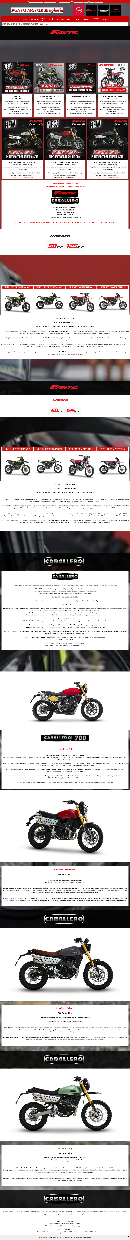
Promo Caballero (52, 19)
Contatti (104, 19)
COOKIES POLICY (43, 1237)
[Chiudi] (129, 1237)
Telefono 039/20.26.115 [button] (64, 2)
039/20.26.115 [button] (99, 2)
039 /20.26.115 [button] (49, 1226)
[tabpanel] (65, 1)
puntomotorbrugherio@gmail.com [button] (75, 1226)
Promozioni (34, 19)
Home (25, 19)
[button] (57, 1)
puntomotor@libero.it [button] (60, 1226)
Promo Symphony (43, 19)
